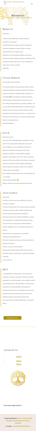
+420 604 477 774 (10, 350)
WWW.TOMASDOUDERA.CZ (21, 426)
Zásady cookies (11, 421)
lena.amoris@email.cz (13, 405)
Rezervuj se (12, 318)
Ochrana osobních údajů (24, 418)
